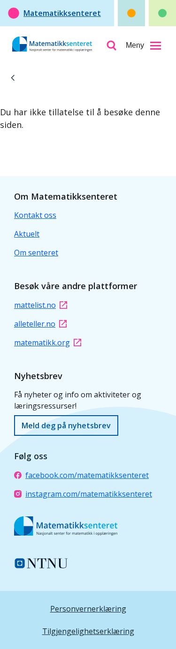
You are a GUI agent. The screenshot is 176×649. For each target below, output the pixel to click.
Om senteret (36, 252)
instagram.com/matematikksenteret (88, 494)
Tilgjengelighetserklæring (88, 631)
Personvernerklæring (88, 609)
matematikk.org (42, 342)
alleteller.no (34, 324)
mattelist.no (35, 305)
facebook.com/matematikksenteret (87, 475)
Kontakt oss (35, 215)
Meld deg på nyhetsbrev (66, 425)
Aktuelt (26, 234)
